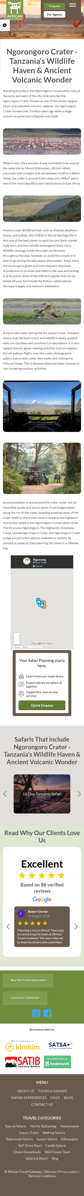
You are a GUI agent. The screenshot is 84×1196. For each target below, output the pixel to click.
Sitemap (50, 1172)
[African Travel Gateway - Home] (15, 5)
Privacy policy (68, 1172)
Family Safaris (56, 1145)
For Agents (54, 14)
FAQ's (55, 1097)
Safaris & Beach (37, 1158)
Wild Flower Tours (58, 1152)
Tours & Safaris (52, 1091)
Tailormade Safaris (19, 1139)
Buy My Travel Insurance (28, 980)
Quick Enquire (42, 705)
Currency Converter (25, 997)
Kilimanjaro (69, 1139)
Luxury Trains (29, 1133)
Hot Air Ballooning (43, 1126)
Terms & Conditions (42, 1176)
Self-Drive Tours (30, 1145)
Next (79, 793)
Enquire (54, 6)
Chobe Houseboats (27, 1152)
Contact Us (42, 1104)
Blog (68, 1097)
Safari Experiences (28, 1097)
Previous (4, 793)
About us (25, 1091)
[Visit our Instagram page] (36, 1013)
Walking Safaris (54, 1133)
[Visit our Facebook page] (48, 1013)
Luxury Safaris (47, 1139)
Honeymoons (69, 1126)
